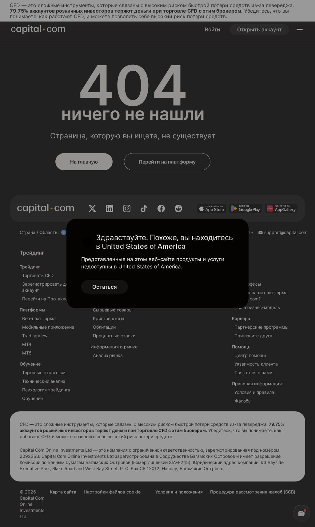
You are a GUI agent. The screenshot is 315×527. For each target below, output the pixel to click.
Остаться (104, 287)
